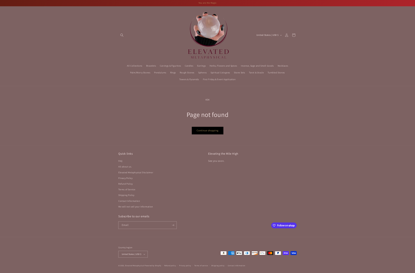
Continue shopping (208, 130)
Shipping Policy (126, 195)
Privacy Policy (125, 178)
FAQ (120, 160)
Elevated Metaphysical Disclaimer (135, 172)
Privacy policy (185, 265)
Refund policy (170, 265)
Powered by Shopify (153, 265)
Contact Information (129, 200)
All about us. (125, 166)
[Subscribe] (173, 225)
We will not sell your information (135, 206)
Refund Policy (125, 183)
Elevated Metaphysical (135, 265)
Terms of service (201, 265)
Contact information (236, 265)
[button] (121, 35)
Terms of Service (126, 189)
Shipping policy (218, 265)
